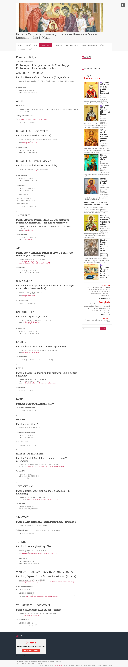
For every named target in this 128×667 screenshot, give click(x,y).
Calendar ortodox (93, 78)
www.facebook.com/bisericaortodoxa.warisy (60, 582)
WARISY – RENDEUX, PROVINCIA (29, 119)
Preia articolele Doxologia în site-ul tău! (97, 321)
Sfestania (103, 45)
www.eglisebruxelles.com (30, 143)
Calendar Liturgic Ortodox (89, 45)
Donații (30, 49)
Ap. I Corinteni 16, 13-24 (103, 298)
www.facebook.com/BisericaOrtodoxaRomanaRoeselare (46, 466)
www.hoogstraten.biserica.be (31, 615)
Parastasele (21, 49)
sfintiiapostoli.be (27, 324)
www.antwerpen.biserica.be (30, 83)
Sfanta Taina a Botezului (72, 45)
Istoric (36, 45)
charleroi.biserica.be (28, 230)
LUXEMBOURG (44, 119)
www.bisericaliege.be (28, 383)
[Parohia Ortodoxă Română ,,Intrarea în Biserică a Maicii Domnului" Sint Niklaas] (59, 4)
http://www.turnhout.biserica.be (47, 554)
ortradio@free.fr (28, 239)
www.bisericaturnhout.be (29, 554)
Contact (20, 45)
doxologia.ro (105, 318)
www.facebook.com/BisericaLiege (46, 383)
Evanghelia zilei (104, 302)
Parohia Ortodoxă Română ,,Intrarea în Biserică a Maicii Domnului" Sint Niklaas (56, 36)
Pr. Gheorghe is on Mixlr (21, 655)
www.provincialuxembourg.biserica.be (33, 582)
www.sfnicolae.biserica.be (30, 171)
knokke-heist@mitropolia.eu (31, 322)
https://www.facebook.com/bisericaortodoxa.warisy (42, 597)
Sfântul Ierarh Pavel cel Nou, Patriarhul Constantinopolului (96, 204)
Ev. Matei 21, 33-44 (104, 315)
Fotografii (28, 45)
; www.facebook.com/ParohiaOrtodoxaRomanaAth (42, 262)
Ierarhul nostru (57, 45)
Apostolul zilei (105, 285)
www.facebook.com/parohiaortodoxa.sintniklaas (43, 499)
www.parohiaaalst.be (28, 296)
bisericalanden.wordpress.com (31, 352)
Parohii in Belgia (45, 45)
